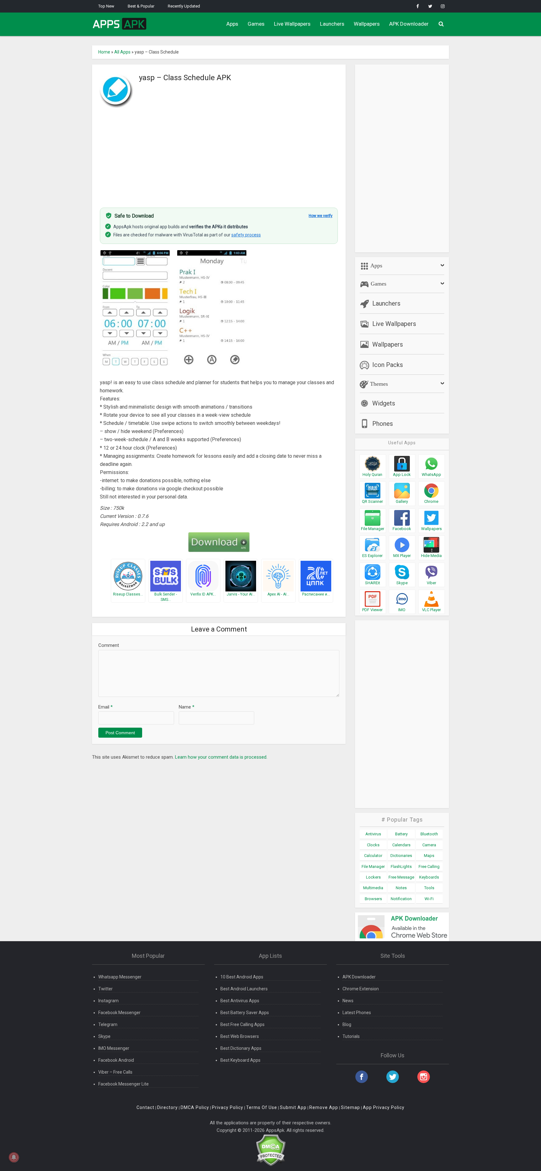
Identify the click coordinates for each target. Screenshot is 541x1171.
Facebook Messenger (119, 1012)
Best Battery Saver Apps (244, 1012)
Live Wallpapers (292, 24)
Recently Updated (184, 6)
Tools (429, 887)
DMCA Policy (195, 1107)
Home (104, 51)
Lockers (373, 877)
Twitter (105, 988)
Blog (347, 1024)
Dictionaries (401, 855)
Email (105, 707)
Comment (108, 645)
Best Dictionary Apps (240, 1048)
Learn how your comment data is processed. (221, 757)
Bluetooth (429, 834)
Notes (401, 887)
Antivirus (373, 834)
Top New (106, 6)
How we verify (320, 216)
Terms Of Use (261, 1107)
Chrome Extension (361, 988)
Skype (104, 1036)
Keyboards (429, 877)
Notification (401, 898)
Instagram (108, 1000)
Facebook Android (116, 1060)
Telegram (107, 1024)
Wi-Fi (429, 898)
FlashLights (401, 866)
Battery (401, 834)
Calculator (373, 855)
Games (256, 24)
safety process (246, 234)
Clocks (373, 845)
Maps (429, 855)
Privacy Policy (227, 1107)
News (348, 1000)
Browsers (373, 898)
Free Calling (429, 866)
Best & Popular (141, 6)
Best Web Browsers (239, 1036)
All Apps (122, 51)
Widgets (383, 403)
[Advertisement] (219, 154)
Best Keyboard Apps (240, 1060)
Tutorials (351, 1036)
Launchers (332, 24)
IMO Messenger (113, 1048)
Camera (429, 845)
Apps (232, 24)
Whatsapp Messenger (120, 976)
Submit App (293, 1107)
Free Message (401, 877)
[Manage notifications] (14, 1157)
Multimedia (373, 887)
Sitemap (350, 1107)
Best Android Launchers (244, 988)
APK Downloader (409, 24)
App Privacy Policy (383, 1107)
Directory (167, 1107)
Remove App (323, 1107)
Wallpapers (367, 24)
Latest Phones (357, 1012)
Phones (382, 423)
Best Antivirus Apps (239, 1000)
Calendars (401, 845)
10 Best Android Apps (241, 976)
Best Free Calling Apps (242, 1024)
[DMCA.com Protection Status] (270, 1150)
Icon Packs (387, 365)
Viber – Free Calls (115, 1072)
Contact (145, 1107)
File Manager (373, 866)
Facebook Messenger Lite (123, 1084)
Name (186, 707)
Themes (378, 384)
